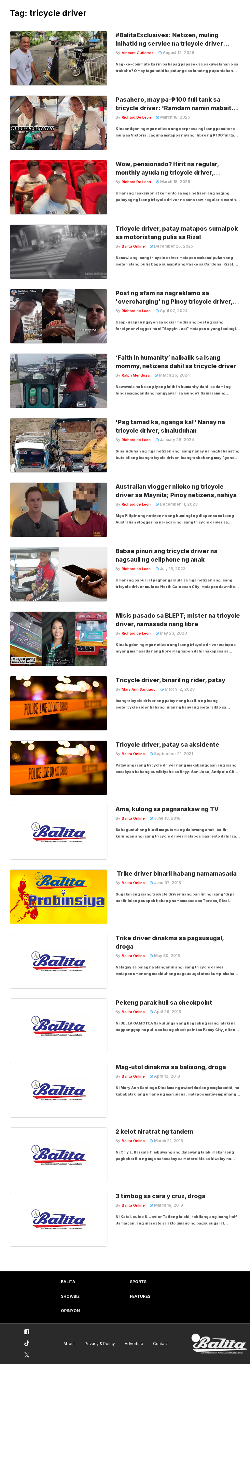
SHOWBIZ (70, 1296)
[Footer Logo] (219, 1344)
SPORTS (138, 1281)
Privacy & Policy (100, 1343)
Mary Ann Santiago (139, 689)
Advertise (134, 1343)
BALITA (68, 1281)
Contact (160, 1343)
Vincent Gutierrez (138, 52)
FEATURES (140, 1296)
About (69, 1343)
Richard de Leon (136, 310)
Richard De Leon (136, 117)
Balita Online (133, 246)
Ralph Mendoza (136, 375)
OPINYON (70, 1310)
